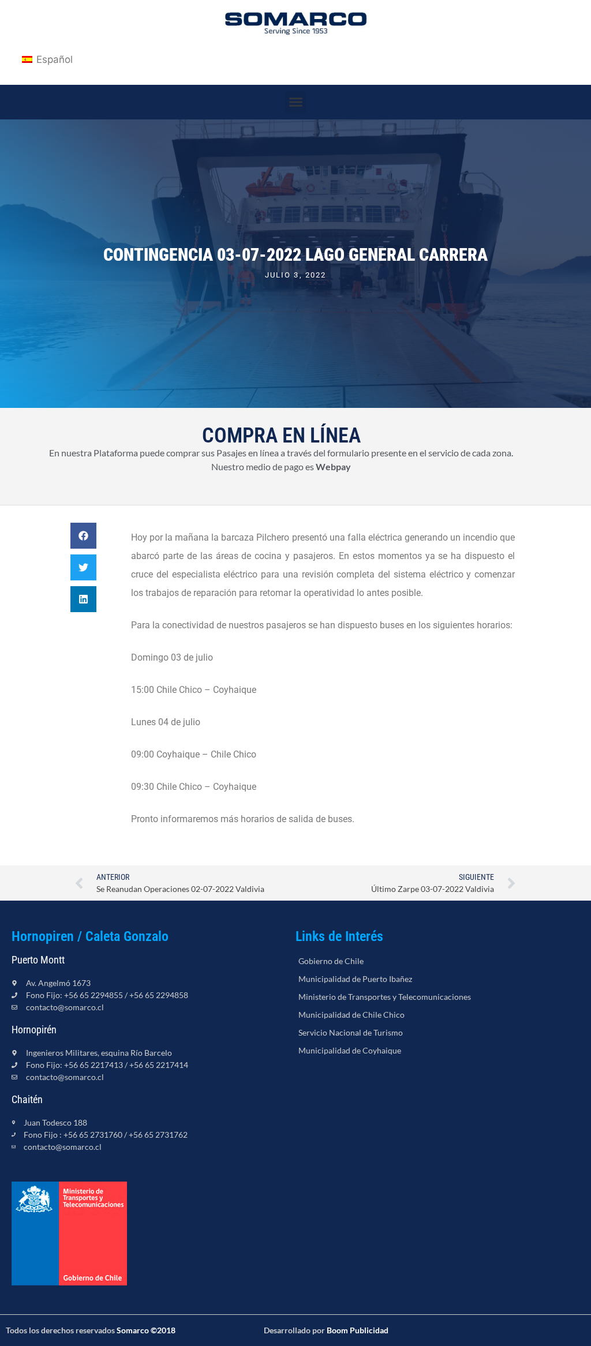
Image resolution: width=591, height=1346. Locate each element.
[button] (295, 102)
